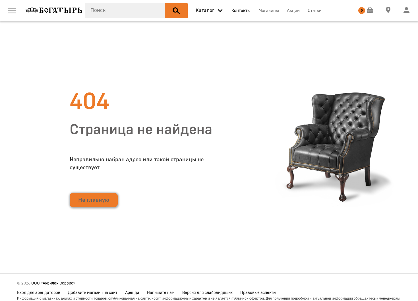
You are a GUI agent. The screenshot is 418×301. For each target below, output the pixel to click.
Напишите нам (161, 293)
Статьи (315, 11)
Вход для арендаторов (38, 293)
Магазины (268, 11)
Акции (293, 11)
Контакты (241, 11)
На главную (93, 200)
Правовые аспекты (258, 293)
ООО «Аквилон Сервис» (53, 283)
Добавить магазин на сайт (92, 293)
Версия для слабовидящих (207, 293)
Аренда (132, 293)
